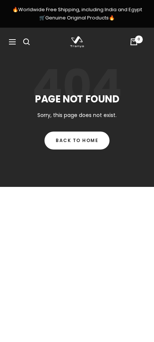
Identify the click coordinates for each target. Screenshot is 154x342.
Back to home (77, 140)
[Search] (26, 41)
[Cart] (134, 41)
